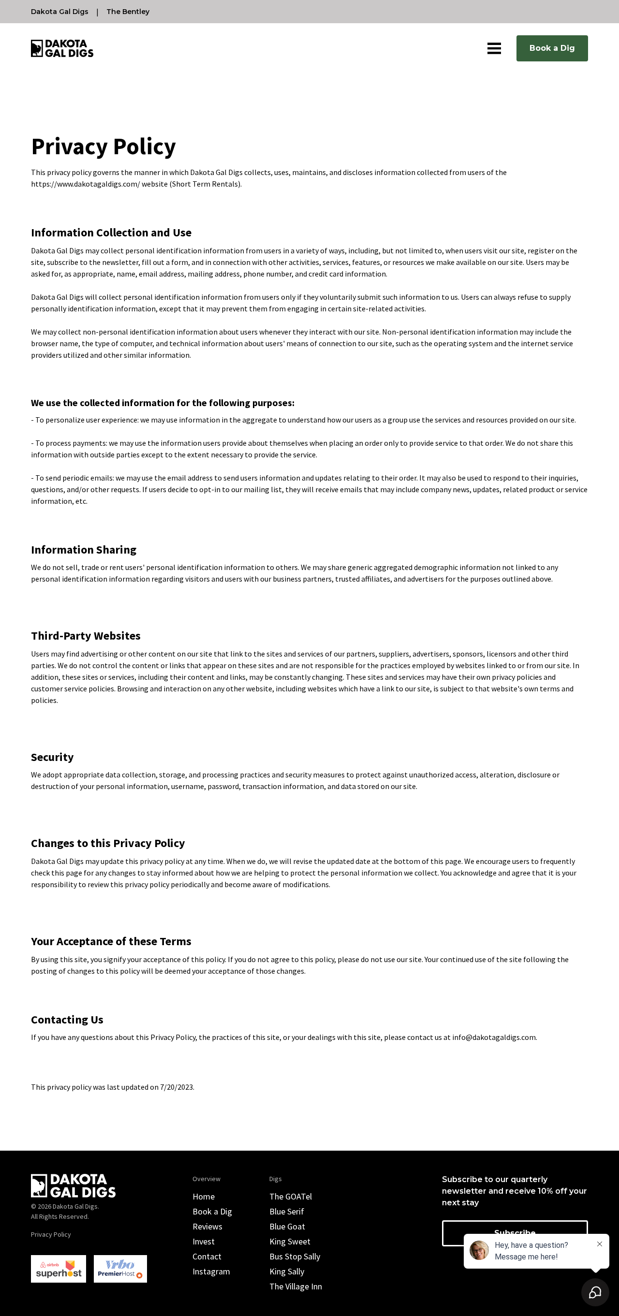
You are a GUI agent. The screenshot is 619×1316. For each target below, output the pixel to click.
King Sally (286, 1271)
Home (203, 1196)
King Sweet (289, 1241)
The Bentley (127, 11)
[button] (494, 48)
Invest (203, 1241)
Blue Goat (287, 1226)
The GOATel (290, 1196)
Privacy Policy (51, 1234)
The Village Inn (295, 1286)
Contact (206, 1256)
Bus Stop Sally (294, 1256)
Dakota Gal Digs (59, 11)
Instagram (211, 1271)
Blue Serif (286, 1211)
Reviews (207, 1226)
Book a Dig (552, 48)
